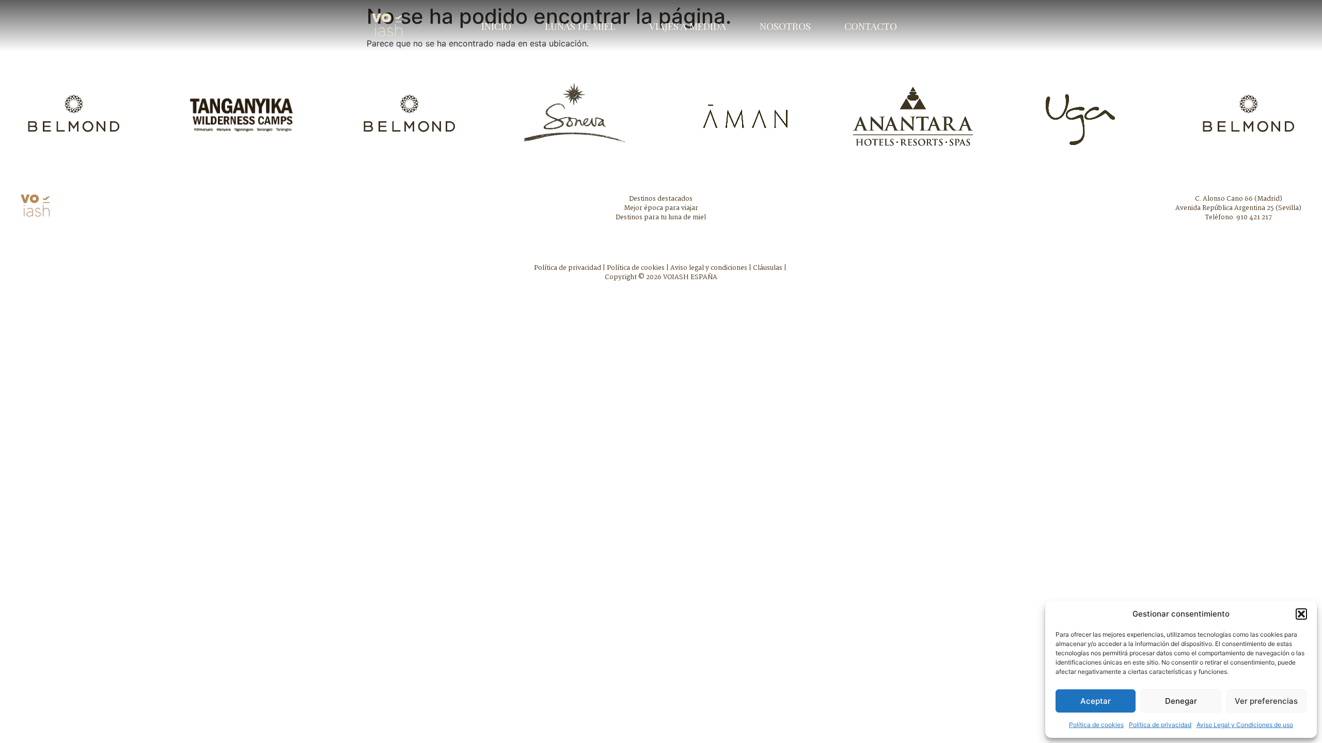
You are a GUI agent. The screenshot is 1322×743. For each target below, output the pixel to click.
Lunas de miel (580, 26)
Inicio (496, 26)
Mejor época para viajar (661, 208)
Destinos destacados (661, 198)
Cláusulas (767, 268)
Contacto (870, 26)
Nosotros (785, 26)
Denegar (1181, 701)
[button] (1301, 614)
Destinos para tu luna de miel (661, 217)
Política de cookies (1096, 725)
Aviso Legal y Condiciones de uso (1245, 725)
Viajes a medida (687, 26)
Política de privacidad (1160, 725)
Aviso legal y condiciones (708, 268)
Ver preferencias (1266, 701)
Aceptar (1095, 701)
